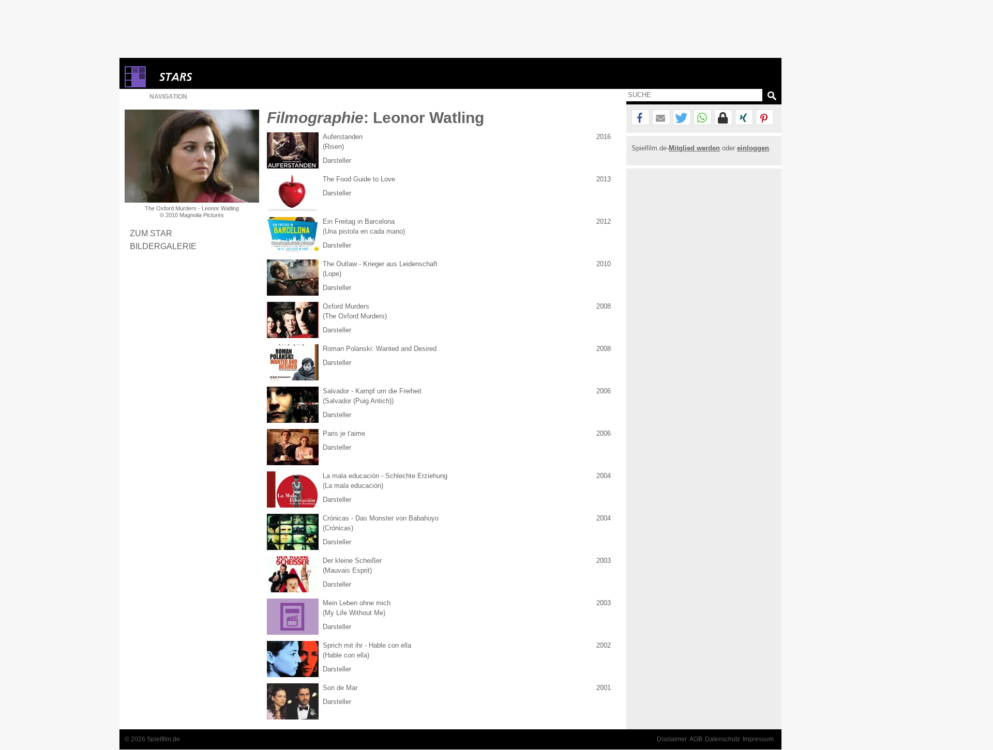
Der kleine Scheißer (352, 560)
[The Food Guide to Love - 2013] (293, 193)
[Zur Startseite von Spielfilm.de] (135, 85)
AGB (695, 739)
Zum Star (151, 233)
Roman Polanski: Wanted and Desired (380, 349)
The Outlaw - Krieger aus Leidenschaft (380, 264)
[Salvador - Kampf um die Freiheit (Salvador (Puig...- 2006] (293, 405)
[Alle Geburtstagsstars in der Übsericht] (212, 77)
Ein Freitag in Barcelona (359, 221)
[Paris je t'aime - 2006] (293, 447)
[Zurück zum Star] (192, 156)
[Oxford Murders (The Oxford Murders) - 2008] (293, 320)
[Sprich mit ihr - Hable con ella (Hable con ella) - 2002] (293, 659)
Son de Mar (340, 688)
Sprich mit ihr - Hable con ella (367, 645)
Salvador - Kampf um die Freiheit (372, 391)
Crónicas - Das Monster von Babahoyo (381, 518)
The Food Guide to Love (359, 179)
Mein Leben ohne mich (356, 603)
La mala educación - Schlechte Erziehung (385, 476)
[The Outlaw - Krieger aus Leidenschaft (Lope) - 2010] (293, 277)
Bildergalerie (163, 246)
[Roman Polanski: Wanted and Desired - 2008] (293, 362)
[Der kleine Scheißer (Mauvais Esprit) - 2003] (293, 574)
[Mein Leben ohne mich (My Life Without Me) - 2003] (293, 617)
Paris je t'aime (344, 433)
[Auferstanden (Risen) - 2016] (293, 150)
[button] (640, 118)
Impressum (758, 739)
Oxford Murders (346, 306)
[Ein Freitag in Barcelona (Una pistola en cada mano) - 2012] (293, 235)
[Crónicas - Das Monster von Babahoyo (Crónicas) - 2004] (293, 532)
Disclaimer (672, 739)
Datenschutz (722, 739)
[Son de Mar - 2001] (293, 701)
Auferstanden (343, 137)
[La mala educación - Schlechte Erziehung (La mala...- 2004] (293, 489)
